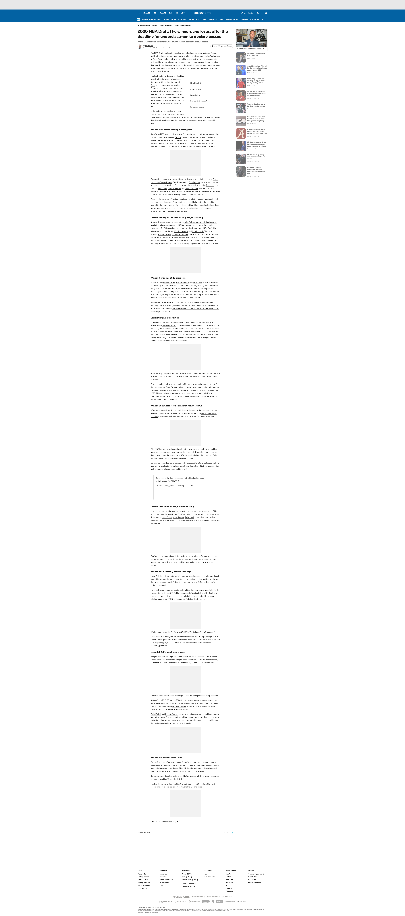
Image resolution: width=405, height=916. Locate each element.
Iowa (199, 405)
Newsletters (252, 877)
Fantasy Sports (143, 877)
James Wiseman (169, 325)
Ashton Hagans (164, 234)
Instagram (229, 880)
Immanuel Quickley (180, 234)
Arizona (161, 506)
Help (205, 874)
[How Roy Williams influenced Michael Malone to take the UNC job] (241, 171)
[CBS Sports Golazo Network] (219, 897)
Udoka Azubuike (179, 706)
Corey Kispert (165, 288)
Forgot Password (254, 883)
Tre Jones (210, 185)
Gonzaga (154, 88)
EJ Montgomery (181, 231)
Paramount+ (164, 883)
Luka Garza (164, 405)
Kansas (154, 660)
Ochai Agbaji (156, 714)
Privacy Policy (187, 877)
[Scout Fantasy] (230, 901)
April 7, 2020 (187, 486)
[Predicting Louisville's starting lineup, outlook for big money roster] (241, 83)
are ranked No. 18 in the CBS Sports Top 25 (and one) (185, 784)
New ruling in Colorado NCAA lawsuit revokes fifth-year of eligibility (256, 119)
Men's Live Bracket (166, 26)
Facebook (229, 883)
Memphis (182, 59)
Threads (229, 888)
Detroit (178, 137)
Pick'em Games (143, 874)
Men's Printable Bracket (183, 26)
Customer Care (209, 877)
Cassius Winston (174, 188)
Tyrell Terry (162, 188)
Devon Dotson (191, 188)
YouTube (229, 874)
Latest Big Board (195, 95)
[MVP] (219, 901)
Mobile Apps (142, 888)
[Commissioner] (208, 901)
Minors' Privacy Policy (190, 880)
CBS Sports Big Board (207, 637)
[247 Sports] (165, 901)
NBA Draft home (196, 89)
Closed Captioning (189, 883)
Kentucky (155, 82)
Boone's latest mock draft (198, 101)
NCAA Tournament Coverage (147, 26)
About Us (163, 874)
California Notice (188, 886)
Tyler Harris (192, 337)
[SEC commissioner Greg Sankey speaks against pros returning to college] (241, 146)
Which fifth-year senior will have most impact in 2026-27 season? (256, 93)
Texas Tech (157, 59)
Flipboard (229, 891)
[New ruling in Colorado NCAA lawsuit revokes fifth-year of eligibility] (241, 121)
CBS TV (163, 885)
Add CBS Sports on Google (223, 46)
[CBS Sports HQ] (198, 897)
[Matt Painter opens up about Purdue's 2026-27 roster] (241, 159)
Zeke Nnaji (189, 517)
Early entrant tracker (197, 107)
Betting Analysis (144, 883)
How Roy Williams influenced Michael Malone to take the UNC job (256, 170)
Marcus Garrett (171, 714)
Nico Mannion (178, 517)
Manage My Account (256, 874)
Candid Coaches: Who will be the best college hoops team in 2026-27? (257, 68)
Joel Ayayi (176, 288)
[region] (251, 38)
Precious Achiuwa (176, 337)
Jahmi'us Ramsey (212, 56)
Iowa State (161, 340)
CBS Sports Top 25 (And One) (200, 294)
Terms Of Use (187, 874)
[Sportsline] (180, 901)
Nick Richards (198, 231)
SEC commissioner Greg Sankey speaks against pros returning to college (256, 144)
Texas (153, 85)
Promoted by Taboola (225, 833)
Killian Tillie (197, 282)
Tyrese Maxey (166, 182)
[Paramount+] (194, 901)
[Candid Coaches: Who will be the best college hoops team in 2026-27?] (241, 70)
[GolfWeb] (242, 901)
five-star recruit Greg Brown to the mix (202, 776)
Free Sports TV (143, 880)
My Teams (252, 880)
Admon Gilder (169, 282)
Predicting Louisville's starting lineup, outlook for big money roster (256, 81)
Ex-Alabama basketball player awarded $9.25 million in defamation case (257, 131)
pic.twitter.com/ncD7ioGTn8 (167, 481)
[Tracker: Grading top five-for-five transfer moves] (241, 108)
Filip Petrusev (190, 288)
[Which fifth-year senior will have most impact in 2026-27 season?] (241, 95)
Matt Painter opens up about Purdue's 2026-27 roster (256, 157)
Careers (163, 877)
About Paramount (166, 880)
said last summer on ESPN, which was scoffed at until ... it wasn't (177, 599)
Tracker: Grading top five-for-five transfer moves (257, 105)
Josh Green (167, 517)
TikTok (228, 877)
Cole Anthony (194, 182)
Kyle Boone (149, 46)
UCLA (172, 593)
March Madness (144, 885)
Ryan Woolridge (182, 282)
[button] (263, 19)
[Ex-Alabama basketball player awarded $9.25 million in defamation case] (241, 133)
